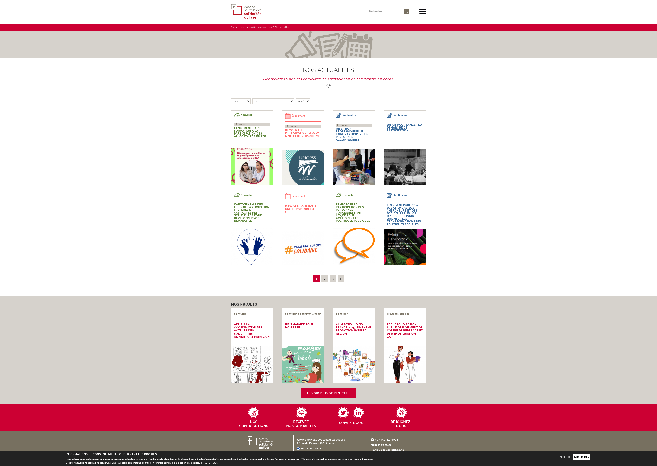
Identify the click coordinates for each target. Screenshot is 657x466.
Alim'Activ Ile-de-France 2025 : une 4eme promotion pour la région (354, 329)
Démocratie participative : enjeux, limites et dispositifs (302, 133)
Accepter (565, 456)
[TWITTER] (343, 412)
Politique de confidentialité (387, 450)
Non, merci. (581, 456)
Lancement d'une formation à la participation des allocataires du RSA (250, 132)
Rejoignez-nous (401, 424)
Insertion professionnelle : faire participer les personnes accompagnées (352, 134)
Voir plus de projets (329, 393)
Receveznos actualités (301, 424)
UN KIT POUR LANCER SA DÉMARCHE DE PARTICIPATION (404, 128)
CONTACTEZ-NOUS (386, 439)
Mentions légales (381, 444)
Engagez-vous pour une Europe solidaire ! (302, 209)
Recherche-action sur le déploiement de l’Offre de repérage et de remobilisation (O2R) (405, 330)
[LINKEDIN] (358, 412)
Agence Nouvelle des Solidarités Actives (251, 27)
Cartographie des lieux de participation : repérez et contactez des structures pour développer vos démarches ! (251, 212)
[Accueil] (247, 11)
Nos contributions (253, 424)
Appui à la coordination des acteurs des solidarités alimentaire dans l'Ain (252, 330)
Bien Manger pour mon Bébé (299, 326)
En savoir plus (209, 462)
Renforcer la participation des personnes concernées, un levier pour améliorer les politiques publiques (353, 212)
